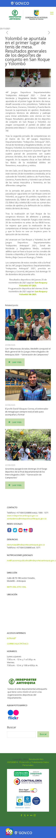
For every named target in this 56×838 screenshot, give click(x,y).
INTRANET (11, 638)
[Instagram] (30, 531)
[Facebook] (9, 531)
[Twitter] (15, 531)
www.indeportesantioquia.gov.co (22, 515)
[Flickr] (25, 531)
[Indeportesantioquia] (28, 14)
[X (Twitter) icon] (25, 815)
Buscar (11, 727)
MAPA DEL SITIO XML (16, 586)
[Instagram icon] (34, 815)
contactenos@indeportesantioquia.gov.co (27, 518)
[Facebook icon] (21, 815)
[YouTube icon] (28, 815)
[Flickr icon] (31, 815)
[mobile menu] (51, 13)
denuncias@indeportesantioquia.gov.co (26, 544)
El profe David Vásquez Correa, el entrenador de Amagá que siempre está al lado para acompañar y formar (26, 411)
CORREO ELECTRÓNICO (17, 643)
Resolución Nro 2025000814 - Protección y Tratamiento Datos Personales (28, 762)
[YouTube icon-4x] (20, 531)
